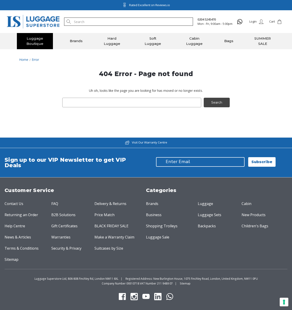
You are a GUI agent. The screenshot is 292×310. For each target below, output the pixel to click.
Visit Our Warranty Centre (149, 142)
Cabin (246, 203)
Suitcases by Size (108, 248)
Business (154, 214)
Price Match (104, 214)
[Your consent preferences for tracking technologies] (284, 302)
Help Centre (15, 225)
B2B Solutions (63, 214)
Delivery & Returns (110, 203)
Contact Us (14, 203)
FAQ (54, 203)
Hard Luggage (112, 41)
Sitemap (11, 259)
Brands (76, 41)
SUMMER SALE (262, 41)
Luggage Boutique (34, 41)
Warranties (60, 237)
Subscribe (261, 162)
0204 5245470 (207, 19)
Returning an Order (21, 214)
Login (253, 21)
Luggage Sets (209, 214)
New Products (254, 214)
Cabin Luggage (194, 41)
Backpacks (207, 225)
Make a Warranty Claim (114, 237)
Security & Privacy (66, 248)
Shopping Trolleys (161, 225)
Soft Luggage (153, 41)
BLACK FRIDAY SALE (111, 225)
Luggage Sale (157, 237)
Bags (228, 41)
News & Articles (18, 237)
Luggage (205, 203)
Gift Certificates (64, 225)
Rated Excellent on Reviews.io (149, 5)
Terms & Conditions (22, 248)
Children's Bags (255, 225)
